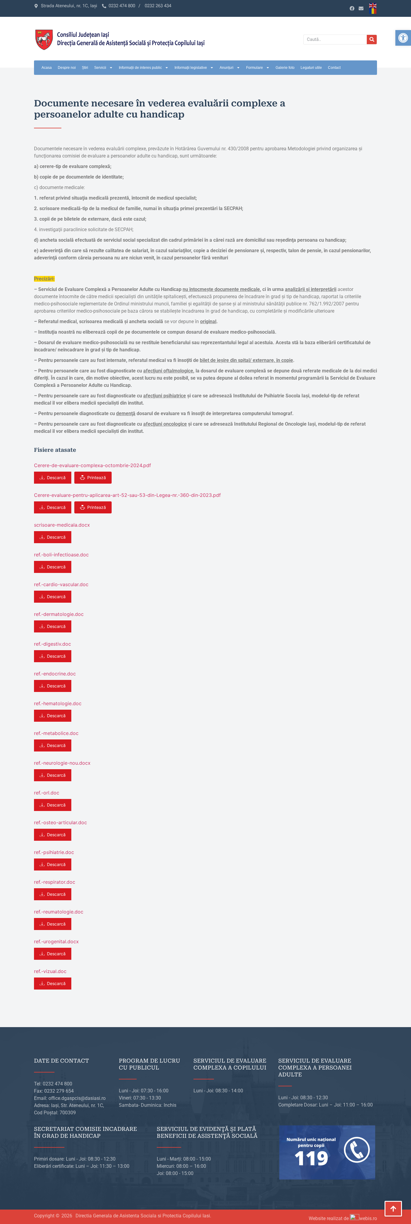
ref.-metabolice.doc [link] (56, 733)
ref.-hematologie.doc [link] (58, 703)
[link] (403, 38)
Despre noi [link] (67, 68)
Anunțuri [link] (226, 68)
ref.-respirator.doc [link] (54, 882)
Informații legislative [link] (191, 68)
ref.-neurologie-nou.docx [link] (62, 763)
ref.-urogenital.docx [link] (56, 941)
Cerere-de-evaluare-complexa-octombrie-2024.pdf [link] (92, 465)
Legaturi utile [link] (311, 68)
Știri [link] (85, 68)
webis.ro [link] (368, 1218)
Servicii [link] (100, 68)
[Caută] (372, 39)
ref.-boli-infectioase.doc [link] (61, 555)
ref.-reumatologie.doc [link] (58, 912)
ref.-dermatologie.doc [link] (59, 614)
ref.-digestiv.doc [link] (52, 644)
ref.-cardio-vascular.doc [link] (61, 584)
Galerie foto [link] (285, 68)
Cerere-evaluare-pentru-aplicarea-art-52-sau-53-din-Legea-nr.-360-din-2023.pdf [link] (127, 495)
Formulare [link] (254, 68)
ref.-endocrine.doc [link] (55, 674)
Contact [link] (334, 68)
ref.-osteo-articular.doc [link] (60, 822)
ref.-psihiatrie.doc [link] (54, 852)
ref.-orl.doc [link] (46, 793)
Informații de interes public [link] (140, 68)
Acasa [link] (47, 68)
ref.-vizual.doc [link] (50, 971)
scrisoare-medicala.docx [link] (62, 525)
